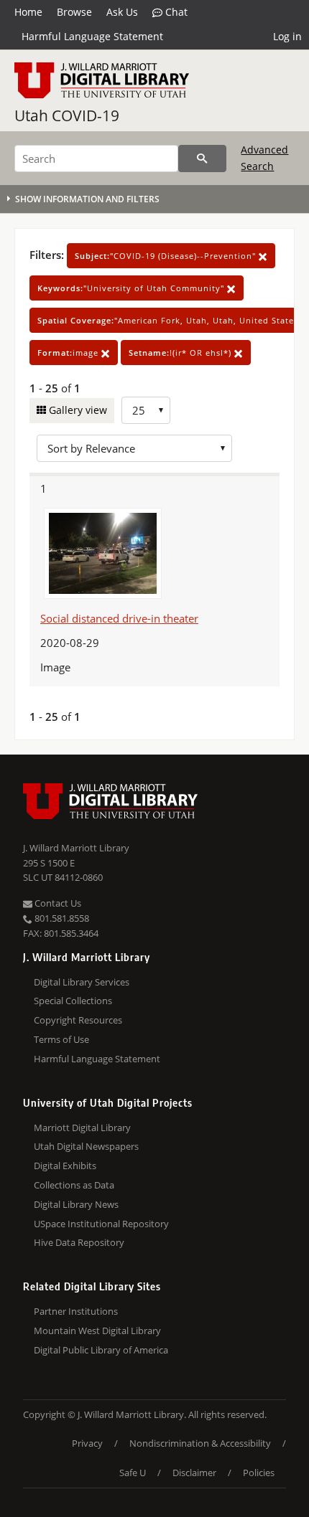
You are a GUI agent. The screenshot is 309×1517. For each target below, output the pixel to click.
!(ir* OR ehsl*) (181, 352)
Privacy (87, 1443)
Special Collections (73, 1000)
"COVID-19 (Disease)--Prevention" (167, 255)
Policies (259, 1472)
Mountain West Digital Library (97, 1330)
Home (28, 12)
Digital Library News (76, 1204)
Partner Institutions (76, 1311)
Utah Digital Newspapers (86, 1146)
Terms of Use (61, 1039)
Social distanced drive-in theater (119, 618)
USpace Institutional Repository (101, 1223)
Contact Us (56, 903)
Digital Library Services (81, 981)
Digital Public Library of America (101, 1349)
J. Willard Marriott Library (76, 847)
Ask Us (122, 12)
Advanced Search (264, 157)
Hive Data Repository (79, 1242)
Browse (74, 12)
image (69, 352)
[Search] (202, 158)
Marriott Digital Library (82, 1127)
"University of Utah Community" (132, 288)
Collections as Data (74, 1184)
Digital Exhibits (65, 1165)
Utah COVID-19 (66, 115)
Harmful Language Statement (92, 36)
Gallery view (76, 410)
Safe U (132, 1472)
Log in (287, 36)
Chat (175, 12)
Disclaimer (194, 1472)
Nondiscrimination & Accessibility (200, 1443)
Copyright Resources (78, 1019)
